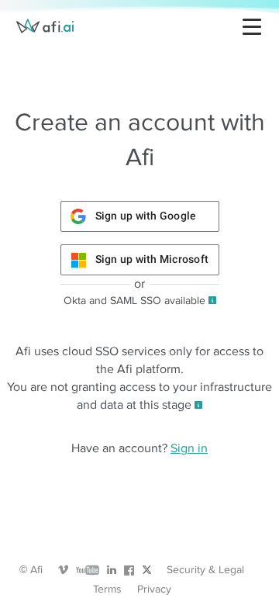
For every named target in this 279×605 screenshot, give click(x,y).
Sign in (189, 448)
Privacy (154, 589)
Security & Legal (205, 569)
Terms (107, 589)
